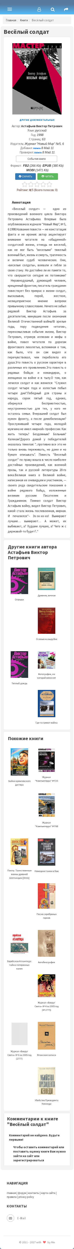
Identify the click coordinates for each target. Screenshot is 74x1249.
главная (11, 1193)
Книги (24, 20)
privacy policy (26, 1197)
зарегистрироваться (28, 1160)
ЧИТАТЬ (49, 176)
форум (22, 1193)
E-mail (21, 1218)
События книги (37, 159)
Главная (11, 20)
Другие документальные (37, 120)
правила (12, 1197)
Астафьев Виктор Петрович (41, 126)
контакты (33, 1193)
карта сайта (48, 1193)
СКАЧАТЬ (26, 176)
